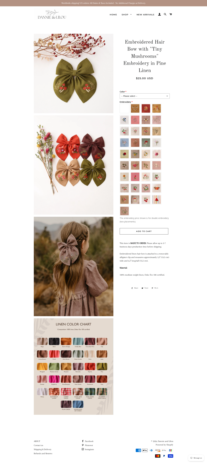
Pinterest (88, 445)
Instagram (89, 449)
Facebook (88, 441)
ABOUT (37, 441)
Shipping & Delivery (42, 449)
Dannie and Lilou (165, 441)
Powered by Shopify (164, 444)
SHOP (125, 14)
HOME (113, 14)
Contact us (38, 445)
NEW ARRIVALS (145, 14)
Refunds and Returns (43, 453)
